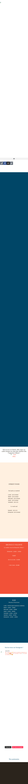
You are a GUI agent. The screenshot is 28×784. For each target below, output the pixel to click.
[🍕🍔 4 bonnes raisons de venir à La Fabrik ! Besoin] (14, 689)
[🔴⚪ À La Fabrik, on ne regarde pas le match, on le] (14, 667)
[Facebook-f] (5, 163)
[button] (14, 159)
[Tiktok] (11, 163)
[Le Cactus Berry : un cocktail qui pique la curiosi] (14, 710)
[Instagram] (8, 163)
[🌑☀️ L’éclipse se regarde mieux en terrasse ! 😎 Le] (14, 733)
